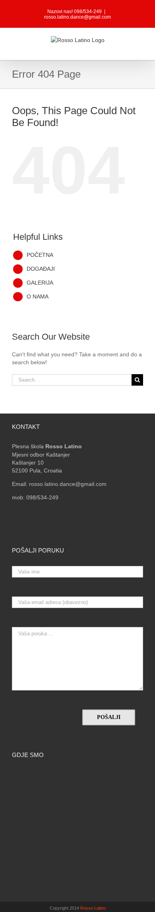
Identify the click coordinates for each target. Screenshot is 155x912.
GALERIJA (40, 282)
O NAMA (37, 296)
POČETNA (40, 255)
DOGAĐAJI (41, 269)
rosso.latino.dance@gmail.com (77, 17)
